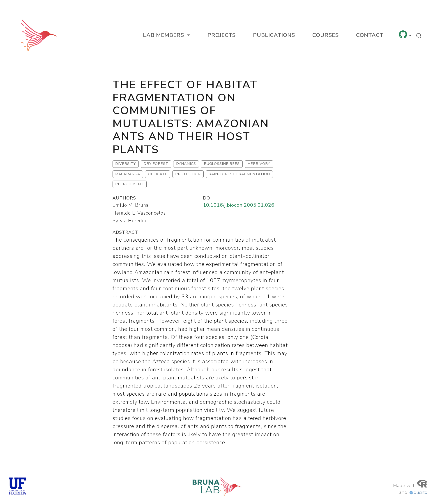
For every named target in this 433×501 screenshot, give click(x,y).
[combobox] (419, 35)
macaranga (127, 174)
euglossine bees (222, 163)
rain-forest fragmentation (239, 174)
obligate (157, 174)
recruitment (129, 184)
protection (188, 174)
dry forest (156, 163)
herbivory (259, 163)
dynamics (186, 163)
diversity (125, 163)
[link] (166, 35)
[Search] (419, 35)
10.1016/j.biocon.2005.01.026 (238, 205)
